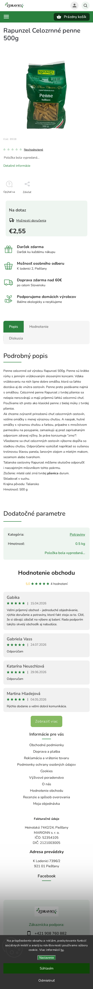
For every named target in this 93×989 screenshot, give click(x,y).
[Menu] (6, 16)
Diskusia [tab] (16, 338)
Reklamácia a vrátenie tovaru (46, 758)
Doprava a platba (46, 751)
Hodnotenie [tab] (39, 326)
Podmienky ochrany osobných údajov (46, 764)
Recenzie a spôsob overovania (46, 797)
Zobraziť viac (46, 721)
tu (62, 950)
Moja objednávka (46, 803)
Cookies (46, 771)
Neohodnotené (33, 149)
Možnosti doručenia (31, 220)
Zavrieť (75, 200)
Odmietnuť (46, 980)
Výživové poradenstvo (46, 777)
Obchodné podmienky (46, 745)
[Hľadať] (85, 6)
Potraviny (77, 534)
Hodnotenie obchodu (46, 573)
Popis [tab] (13, 326)
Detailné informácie (16, 166)
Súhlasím (46, 968)
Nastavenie (46, 957)
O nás (46, 784)
